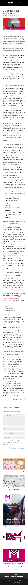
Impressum (6, 576)
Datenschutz (18, 574)
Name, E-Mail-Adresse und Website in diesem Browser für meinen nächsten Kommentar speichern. (12, 442)
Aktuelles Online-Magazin (17, 576)
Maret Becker (8, 15)
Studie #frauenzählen (10, 172)
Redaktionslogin (9, 574)
